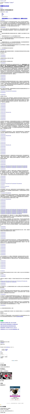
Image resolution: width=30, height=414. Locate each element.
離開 (4, 412)
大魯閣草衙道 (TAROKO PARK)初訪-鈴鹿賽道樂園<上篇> (9, 329)
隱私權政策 (19, 403)
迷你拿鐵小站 (2, 342)
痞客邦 (7, 347)
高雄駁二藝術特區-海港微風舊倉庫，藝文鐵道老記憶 (9, 324)
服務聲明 (22, 403)
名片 (2, 15)
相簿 (2, 13)
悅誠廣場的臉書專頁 (19, 316)
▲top (1, 351)
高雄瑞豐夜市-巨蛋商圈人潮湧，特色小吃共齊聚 (8, 322)
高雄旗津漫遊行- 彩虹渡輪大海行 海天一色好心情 (8, 327)
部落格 (3, 14)
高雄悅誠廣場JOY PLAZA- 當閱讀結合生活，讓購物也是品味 (14, 18)
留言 (9, 347)
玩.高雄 (6, 350)
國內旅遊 (6, 349)
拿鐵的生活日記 (4, 6)
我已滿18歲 (2, 412)
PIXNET (9, 403)
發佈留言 (2, 357)
